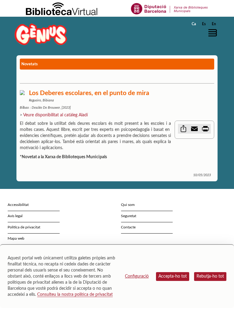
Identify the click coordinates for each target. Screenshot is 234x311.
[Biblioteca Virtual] (61, 8)
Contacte (128, 227)
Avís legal (15, 216)
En (214, 24)
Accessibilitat (18, 205)
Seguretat (128, 216)
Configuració (137, 276)
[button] (214, 33)
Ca (194, 24)
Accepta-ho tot (172, 276)
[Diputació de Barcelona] (169, 8)
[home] (41, 34)
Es (204, 24)
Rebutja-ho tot (210, 276)
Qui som (128, 205)
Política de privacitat (24, 227)
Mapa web (16, 238)
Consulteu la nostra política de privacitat (75, 294)
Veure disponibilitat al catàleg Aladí (55, 115)
